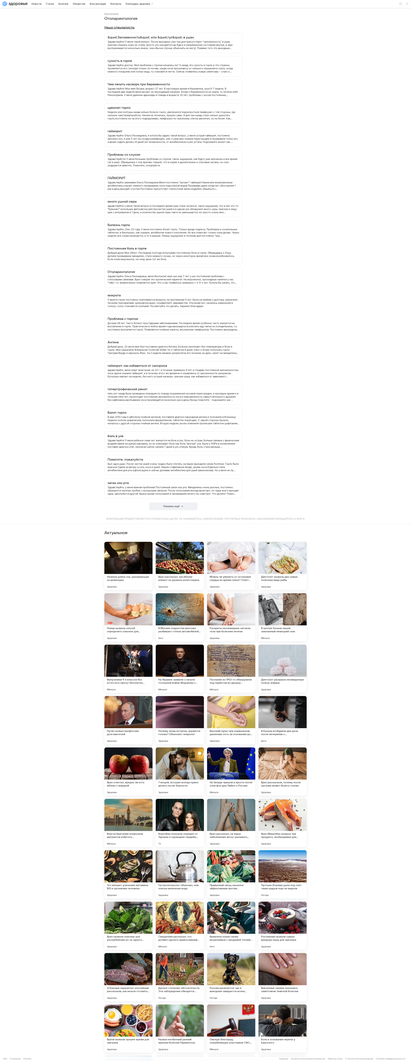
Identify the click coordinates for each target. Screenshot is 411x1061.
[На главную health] (17, 4)
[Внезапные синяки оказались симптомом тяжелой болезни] (282, 977)
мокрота (114, 295)
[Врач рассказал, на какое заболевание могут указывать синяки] (231, 823)
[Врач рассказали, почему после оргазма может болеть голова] (282, 771)
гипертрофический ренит (128, 389)
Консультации (111, 13)
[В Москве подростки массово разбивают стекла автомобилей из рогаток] (180, 617)
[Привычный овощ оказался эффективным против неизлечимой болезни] (231, 874)
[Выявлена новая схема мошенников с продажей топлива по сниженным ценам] (231, 926)
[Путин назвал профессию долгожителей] (128, 720)
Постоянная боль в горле (127, 248)
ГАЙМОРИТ (116, 178)
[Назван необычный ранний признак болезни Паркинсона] (180, 1028)
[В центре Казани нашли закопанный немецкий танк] (282, 617)
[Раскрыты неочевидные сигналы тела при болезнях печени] (231, 617)
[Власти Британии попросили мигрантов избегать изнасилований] (128, 823)
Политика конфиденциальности (390, 1058)
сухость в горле (120, 61)
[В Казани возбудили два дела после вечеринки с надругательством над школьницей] (282, 720)
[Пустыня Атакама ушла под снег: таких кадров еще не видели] (282, 874)
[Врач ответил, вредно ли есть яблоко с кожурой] (128, 771)
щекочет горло (119, 108)
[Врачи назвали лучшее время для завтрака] (128, 1028)
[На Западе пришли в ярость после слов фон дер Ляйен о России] (231, 771)
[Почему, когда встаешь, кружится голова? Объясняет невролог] (180, 720)
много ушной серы (122, 201)
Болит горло (117, 412)
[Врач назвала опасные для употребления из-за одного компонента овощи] (128, 926)
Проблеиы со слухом (124, 154)
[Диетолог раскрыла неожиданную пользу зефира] (282, 669)
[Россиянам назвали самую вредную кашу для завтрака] (282, 926)
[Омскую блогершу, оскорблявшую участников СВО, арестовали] (231, 1028)
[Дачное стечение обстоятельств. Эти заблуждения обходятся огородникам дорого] (180, 977)
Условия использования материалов (308, 1058)
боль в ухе (115, 436)
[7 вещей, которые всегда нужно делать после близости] (180, 771)
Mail (5, 1058)
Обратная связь (335, 1058)
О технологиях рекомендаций (359, 1058)
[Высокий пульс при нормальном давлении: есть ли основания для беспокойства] (231, 720)
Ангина (113, 342)
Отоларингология (121, 272)
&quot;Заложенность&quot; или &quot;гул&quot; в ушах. (151, 37)
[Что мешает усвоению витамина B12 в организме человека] (128, 874)
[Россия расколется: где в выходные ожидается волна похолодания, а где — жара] (231, 977)
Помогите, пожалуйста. (126, 459)
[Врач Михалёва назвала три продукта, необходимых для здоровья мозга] (282, 823)
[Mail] (5, 4)
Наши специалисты (119, 27)
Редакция (283, 1058)
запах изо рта (118, 483)
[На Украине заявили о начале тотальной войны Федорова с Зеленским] (180, 669)
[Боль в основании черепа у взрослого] (282, 1028)
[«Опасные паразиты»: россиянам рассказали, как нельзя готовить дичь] (128, 977)
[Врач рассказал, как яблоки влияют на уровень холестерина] (180, 566)
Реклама (27, 1058)
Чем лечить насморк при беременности (139, 84)
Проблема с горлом (123, 319)
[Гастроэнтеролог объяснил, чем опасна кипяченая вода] (180, 874)
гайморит (115, 131)
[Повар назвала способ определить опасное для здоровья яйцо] (128, 617)
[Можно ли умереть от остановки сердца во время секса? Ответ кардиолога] (231, 566)
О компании (15, 1058)
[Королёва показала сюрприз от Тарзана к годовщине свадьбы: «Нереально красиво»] (180, 823)
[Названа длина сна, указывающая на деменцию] (128, 566)
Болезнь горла (119, 225)
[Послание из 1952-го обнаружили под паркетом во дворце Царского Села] (231, 669)
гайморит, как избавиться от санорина (137, 366)
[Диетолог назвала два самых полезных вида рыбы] (282, 566)
